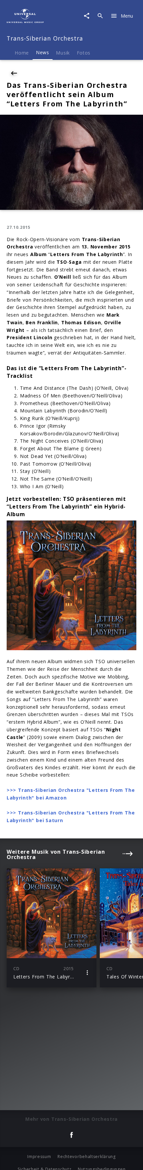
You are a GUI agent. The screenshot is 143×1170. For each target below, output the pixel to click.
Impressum (39, 1156)
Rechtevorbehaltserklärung (87, 1156)
